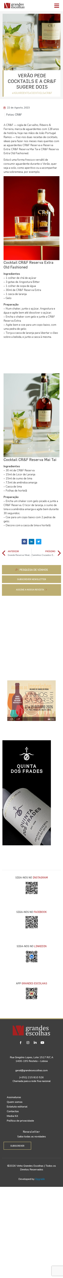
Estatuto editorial (17, 1106)
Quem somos (14, 1102)
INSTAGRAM (40, 877)
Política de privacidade (20, 1121)
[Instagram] (28, 1042)
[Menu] (44, 5)
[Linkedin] (35, 1042)
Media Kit (12, 1116)
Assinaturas (14, 1097)
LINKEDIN (40, 946)
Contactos (13, 1111)
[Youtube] (42, 1042)
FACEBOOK (40, 911)
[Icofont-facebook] (20, 1042)
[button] (24, 541)
